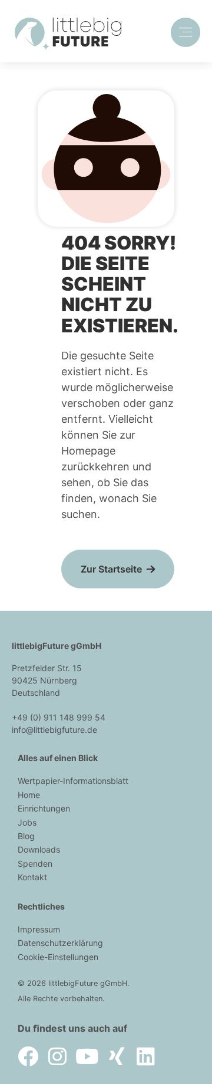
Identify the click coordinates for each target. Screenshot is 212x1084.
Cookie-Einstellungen (58, 957)
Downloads (39, 849)
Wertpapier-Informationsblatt (73, 781)
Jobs (27, 822)
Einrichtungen (44, 808)
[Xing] (116, 1056)
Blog (26, 836)
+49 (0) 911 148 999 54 (58, 717)
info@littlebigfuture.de (54, 730)
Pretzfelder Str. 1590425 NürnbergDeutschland (47, 680)
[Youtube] (87, 1056)
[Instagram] (57, 1056)
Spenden (35, 863)
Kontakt (32, 877)
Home (29, 795)
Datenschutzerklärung (60, 943)
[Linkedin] (145, 1056)
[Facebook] (28, 1056)
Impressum (39, 929)
